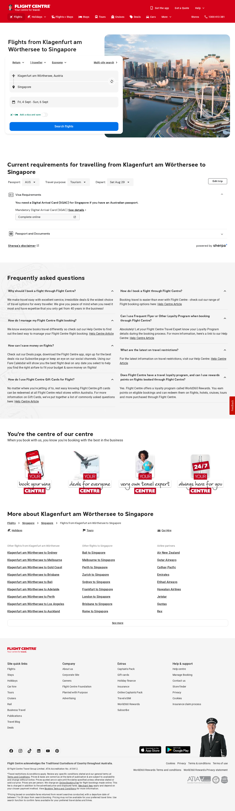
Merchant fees (85, 785)
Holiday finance (127, 680)
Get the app (162, 8)
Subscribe (123, 710)
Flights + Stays (64, 16)
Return (16, 62)
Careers (66, 680)
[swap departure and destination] (111, 81)
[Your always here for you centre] (200, 472)
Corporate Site (70, 674)
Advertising (69, 698)
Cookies (177, 698)
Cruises (119, 16)
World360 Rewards (129, 704)
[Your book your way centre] (34, 472)
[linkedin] (39, 751)
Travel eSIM (124, 698)
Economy (57, 62)
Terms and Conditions (18, 777)
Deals (137, 16)
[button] (117, 622)
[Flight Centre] (22, 649)
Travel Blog (13, 721)
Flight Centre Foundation (77, 686)
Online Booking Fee (69, 782)
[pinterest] (57, 751)
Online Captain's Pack (130, 692)
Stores (195, 16)
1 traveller (36, 62)
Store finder (179, 686)
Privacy (177, 692)
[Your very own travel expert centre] (145, 472)
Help (198, 8)
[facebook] (11, 751)
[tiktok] (29, 751)
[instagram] (20, 751)
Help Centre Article (101, 333)
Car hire (12, 686)
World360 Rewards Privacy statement (206, 769)
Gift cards (123, 674)
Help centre (179, 668)
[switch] (44, 115)
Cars (153, 16)
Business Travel (16, 710)
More (165, 16)
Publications (14, 715)
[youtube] (48, 751)
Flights (18, 16)
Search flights (64, 126)
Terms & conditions (199, 763)
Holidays (37, 16)
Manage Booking (182, 674)
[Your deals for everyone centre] (90, 472)
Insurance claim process (187, 704)
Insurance (123, 686)
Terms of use (220, 763)
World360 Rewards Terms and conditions (157, 769)
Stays (86, 16)
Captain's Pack (126, 668)
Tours (102, 16)
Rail (9, 704)
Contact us (179, 680)
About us (67, 668)
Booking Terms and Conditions (60, 788)
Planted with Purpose (75, 692)
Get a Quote (182, 8)
